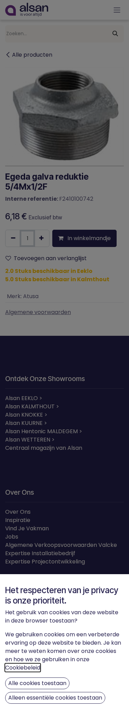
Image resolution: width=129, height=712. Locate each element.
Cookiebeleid (22, 668)
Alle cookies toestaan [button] (37, 683)
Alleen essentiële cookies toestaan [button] (55, 698)
